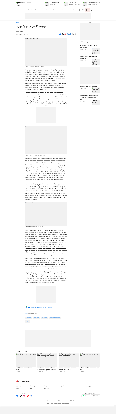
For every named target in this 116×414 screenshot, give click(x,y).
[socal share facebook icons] (60, 35)
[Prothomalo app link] (85, 396)
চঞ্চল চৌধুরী (44, 318)
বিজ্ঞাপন (48, 401)
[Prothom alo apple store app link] (95, 396)
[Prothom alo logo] (23, 381)
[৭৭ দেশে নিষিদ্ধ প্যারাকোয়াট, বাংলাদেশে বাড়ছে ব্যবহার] (66, 4)
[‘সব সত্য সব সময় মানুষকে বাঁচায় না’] (96, 90)
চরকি (28, 321)
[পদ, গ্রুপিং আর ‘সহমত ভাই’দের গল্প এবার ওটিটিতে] (96, 51)
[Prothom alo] (25, 4)
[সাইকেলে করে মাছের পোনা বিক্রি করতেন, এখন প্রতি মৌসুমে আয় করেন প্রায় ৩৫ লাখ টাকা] (85, 4)
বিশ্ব (31, 10)
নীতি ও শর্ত (60, 401)
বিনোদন (48, 10)
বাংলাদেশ (22, 10)
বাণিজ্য (35, 10)
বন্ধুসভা (73, 386)
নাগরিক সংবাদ (19, 386)
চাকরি (52, 10)
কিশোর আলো (32, 386)
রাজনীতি (27, 10)
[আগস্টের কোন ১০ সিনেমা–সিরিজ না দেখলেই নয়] (96, 62)
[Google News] (31, 395)
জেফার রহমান (36, 318)
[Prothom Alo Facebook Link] (18, 396)
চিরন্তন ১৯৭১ (88, 386)
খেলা (44, 10)
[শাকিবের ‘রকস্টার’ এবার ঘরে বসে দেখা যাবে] (90, 360)
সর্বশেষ (17, 10)
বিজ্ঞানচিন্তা (46, 386)
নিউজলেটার (72, 401)
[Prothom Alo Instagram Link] (25, 396)
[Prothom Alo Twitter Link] (21, 396)
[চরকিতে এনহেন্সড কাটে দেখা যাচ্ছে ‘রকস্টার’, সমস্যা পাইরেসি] (69, 360)
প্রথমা (31, 388)
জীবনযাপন (57, 10)
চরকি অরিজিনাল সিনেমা (55, 318)
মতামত (39, 10)
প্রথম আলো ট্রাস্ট (61, 386)
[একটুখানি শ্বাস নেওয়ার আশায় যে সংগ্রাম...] (26, 360)
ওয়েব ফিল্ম (29, 318)
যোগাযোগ (66, 401)
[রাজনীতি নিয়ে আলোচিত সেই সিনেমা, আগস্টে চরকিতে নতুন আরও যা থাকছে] (47, 360)
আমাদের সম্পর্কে (42, 401)
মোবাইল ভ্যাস (46, 388)
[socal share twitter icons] (63, 35)
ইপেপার (17, 388)
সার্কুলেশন (54, 401)
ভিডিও (62, 10)
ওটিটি (17, 23)
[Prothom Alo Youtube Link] (28, 396)
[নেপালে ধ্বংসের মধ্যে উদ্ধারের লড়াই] (47, 4)
